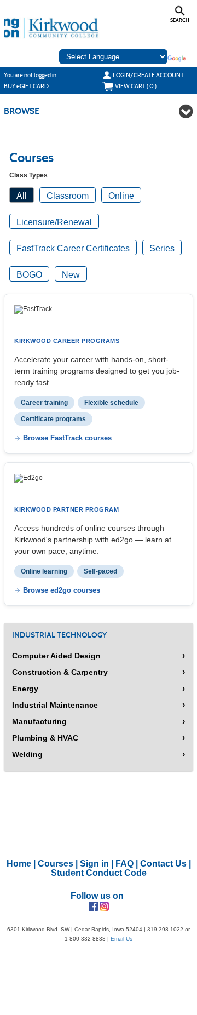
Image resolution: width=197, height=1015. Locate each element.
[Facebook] (93, 906)
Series (162, 248)
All (21, 195)
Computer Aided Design (56, 655)
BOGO (29, 274)
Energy (25, 688)
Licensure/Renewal (54, 222)
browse (21, 111)
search (179, 20)
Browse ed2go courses (61, 590)
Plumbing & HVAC (45, 737)
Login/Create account (148, 75)
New (71, 274)
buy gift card (26, 86)
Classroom (68, 195)
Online (121, 195)
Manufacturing (39, 721)
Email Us (121, 939)
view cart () (136, 86)
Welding (27, 754)
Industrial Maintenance (55, 705)
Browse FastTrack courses (67, 438)
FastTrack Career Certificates (73, 248)
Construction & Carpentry (60, 672)
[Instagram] (104, 906)
